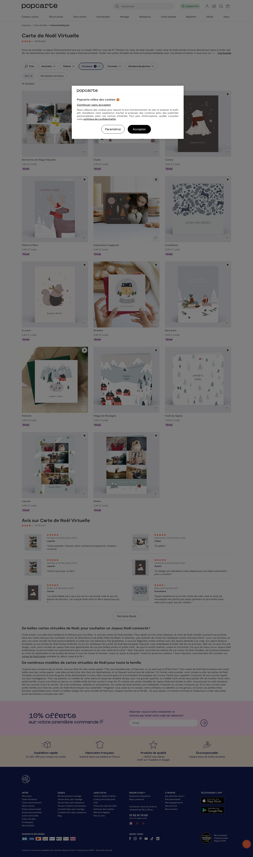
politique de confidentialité (99, 119)
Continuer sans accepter (94, 105)
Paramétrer (113, 129)
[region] (128, 112)
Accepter (139, 129)
